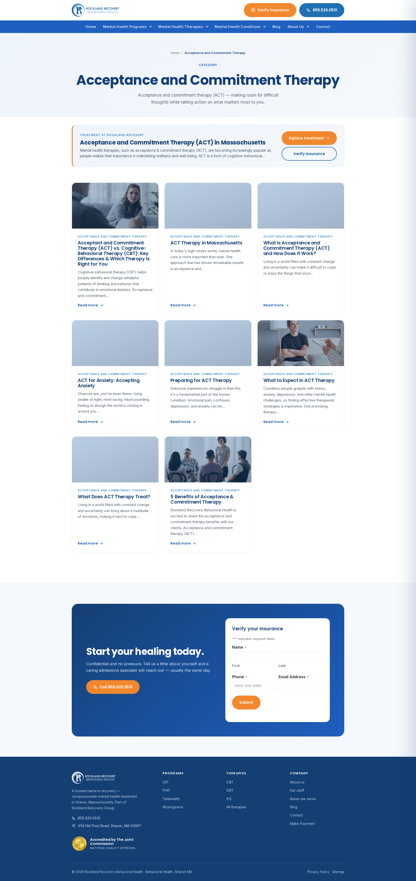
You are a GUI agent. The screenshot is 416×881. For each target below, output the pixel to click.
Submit (246, 702)
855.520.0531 (325, 10)
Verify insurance (273, 10)
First (236, 665)
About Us (296, 27)
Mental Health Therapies (180, 27)
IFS (229, 799)
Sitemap (338, 872)
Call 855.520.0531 (116, 687)
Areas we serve (303, 799)
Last (282, 665)
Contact (323, 27)
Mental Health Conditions (237, 27)
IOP (165, 782)
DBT (230, 790)
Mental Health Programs (124, 27)
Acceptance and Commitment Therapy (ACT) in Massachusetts (173, 142)
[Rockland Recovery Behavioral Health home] (95, 10)
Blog (276, 27)
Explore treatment (306, 138)
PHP (166, 790)
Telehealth (171, 799)
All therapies (236, 807)
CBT (230, 782)
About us (297, 782)
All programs (172, 807)
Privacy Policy (318, 872)
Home (91, 27)
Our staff (297, 790)
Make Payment (302, 824)
